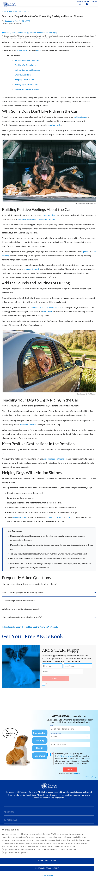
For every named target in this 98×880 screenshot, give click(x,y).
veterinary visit (54, 125)
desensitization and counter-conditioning (37, 219)
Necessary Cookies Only (47, 868)
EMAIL (51, 725)
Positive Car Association (25, 65)
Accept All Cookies (47, 861)
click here (77, 773)
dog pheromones (20, 517)
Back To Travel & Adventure (16, 12)
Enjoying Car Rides (23, 74)
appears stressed (31, 269)
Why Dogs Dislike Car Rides (27, 60)
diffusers (59, 517)
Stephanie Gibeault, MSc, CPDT (17, 21)
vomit (38, 50)
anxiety (7, 32)
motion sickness (81, 117)
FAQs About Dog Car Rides (27, 89)
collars (50, 517)
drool (25, 50)
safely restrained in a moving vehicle (45, 307)
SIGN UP (69, 769)
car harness (47, 311)
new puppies (49, 215)
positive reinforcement (39, 32)
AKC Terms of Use (65, 756)
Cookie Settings (47, 875)
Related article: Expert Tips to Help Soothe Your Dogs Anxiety (30, 627)
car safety (53, 32)
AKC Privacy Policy (90, 777)
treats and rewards (28, 424)
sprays (70, 517)
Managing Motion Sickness (26, 84)
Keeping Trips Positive (24, 79)
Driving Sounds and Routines (27, 70)
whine (19, 50)
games (85, 251)
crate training (22, 32)
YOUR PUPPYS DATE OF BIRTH (57, 741)
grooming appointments (54, 459)
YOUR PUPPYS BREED (55, 733)
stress (14, 32)
